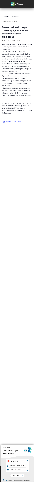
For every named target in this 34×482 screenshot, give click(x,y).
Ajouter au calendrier (13, 122)
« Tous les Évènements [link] (10, 17)
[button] (30, 4)
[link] (17, 4)
